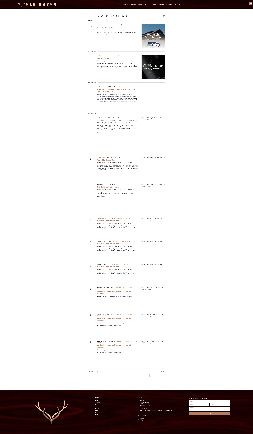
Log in (245, 3)
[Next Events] (91, 16)
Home (126, 4)
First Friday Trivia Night (106, 160)
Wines (140, 4)
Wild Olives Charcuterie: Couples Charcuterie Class (117, 120)
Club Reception (103, 58)
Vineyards (169, 4)
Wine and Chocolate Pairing (108, 221)
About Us (133, 4)
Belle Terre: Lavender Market (108, 187)
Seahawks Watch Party (105, 27)
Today (95, 16)
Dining (161, 4)
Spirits (146, 4)
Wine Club (153, 4)
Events (177, 4)
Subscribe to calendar (156, 376)
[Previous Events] (88, 16)
